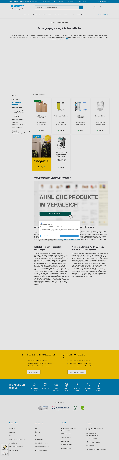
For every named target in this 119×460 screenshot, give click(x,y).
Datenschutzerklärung (70, 230)
